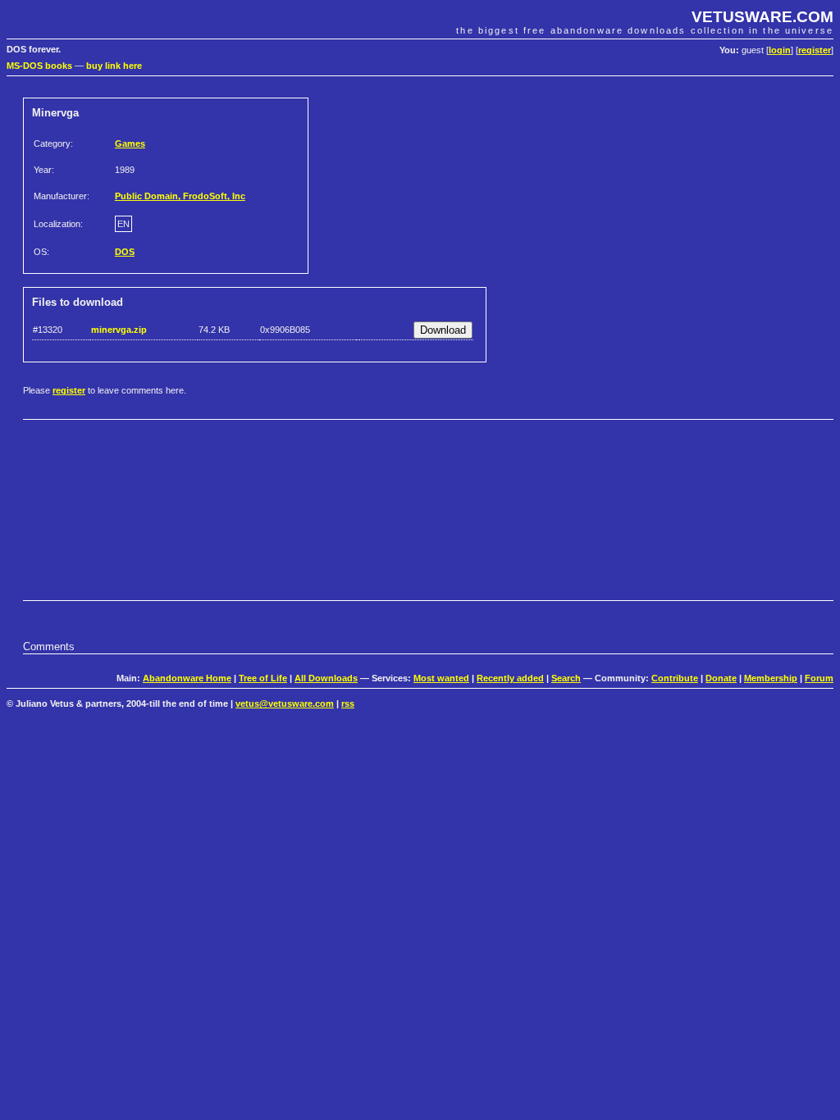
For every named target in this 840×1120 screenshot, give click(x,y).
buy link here (114, 66)
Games (130, 143)
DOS (125, 252)
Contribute (674, 678)
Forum (819, 678)
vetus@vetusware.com (284, 703)
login (780, 50)
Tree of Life (263, 678)
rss (347, 703)
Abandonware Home (187, 678)
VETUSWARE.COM (762, 16)
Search (566, 678)
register (814, 50)
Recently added (510, 678)
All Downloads (326, 678)
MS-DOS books (39, 66)
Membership (770, 678)
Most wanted (441, 678)
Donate (721, 678)
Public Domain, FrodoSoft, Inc (180, 196)
